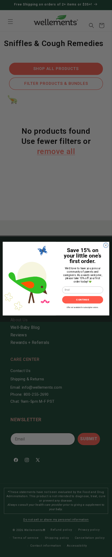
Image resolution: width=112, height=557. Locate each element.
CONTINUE (82, 299)
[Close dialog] (105, 245)
